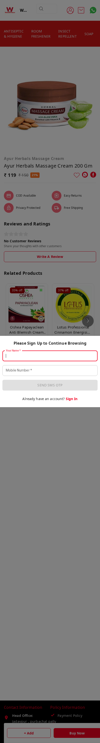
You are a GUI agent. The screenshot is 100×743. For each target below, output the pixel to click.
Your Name (13, 350)
